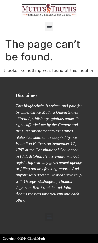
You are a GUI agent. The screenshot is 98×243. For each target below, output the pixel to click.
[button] (49, 26)
